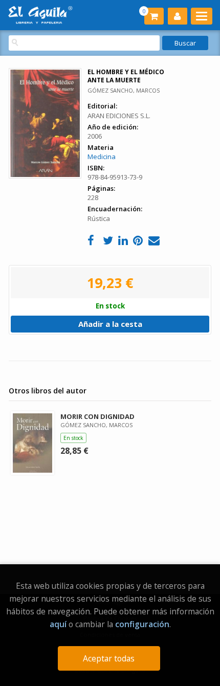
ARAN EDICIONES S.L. (118, 115)
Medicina (101, 156)
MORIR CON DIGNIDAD (97, 416)
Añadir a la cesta (110, 324)
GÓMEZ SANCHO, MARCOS (123, 90)
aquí (58, 624)
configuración (142, 624)
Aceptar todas (109, 658)
